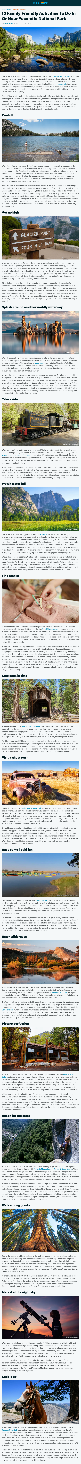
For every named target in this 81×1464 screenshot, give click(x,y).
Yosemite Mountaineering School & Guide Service (53, 1169)
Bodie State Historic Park (31, 808)
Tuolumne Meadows (59, 992)
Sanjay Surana (8, 23)
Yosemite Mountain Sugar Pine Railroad (17, 455)
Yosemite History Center (30, 726)
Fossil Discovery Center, (51, 629)
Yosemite (43, 534)
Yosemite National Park (61, 76)
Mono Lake (39, 363)
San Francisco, (8, 1010)
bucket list (62, 84)
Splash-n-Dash (42, 900)
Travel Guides (6, 9)
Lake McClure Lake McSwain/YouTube (67, 895)
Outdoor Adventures (19, 9)
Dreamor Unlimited (9, 1430)
